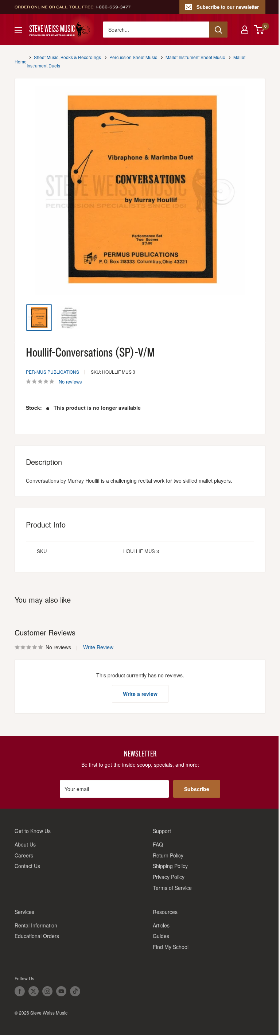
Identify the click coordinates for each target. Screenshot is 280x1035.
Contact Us (27, 865)
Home (21, 61)
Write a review (140, 693)
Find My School (170, 946)
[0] (259, 29)
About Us (25, 844)
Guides (161, 935)
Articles (161, 925)
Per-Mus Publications (52, 372)
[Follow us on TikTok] (75, 991)
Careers (24, 855)
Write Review (98, 647)
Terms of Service (172, 887)
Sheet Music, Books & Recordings (67, 57)
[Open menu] (18, 30)
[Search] (218, 30)
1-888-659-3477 (113, 6)
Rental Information (36, 925)
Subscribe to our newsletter (228, 6)
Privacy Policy (168, 876)
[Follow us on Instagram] (47, 991)
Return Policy (168, 855)
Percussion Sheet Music (133, 57)
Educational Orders (37, 935)
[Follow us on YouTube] (61, 991)
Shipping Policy (170, 865)
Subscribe (196, 789)
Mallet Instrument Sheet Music (195, 57)
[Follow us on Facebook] (20, 991)
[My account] (244, 30)
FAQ (158, 844)
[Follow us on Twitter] (33, 991)
